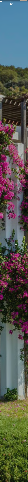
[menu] (1, 1)
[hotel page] (11, 1)
